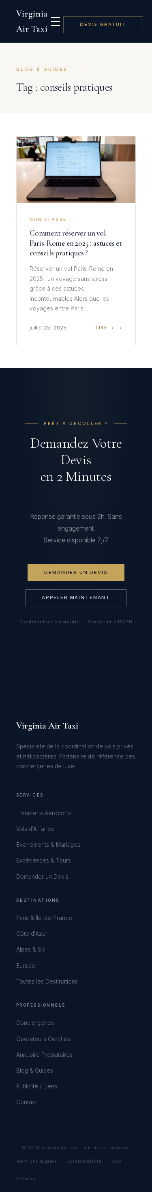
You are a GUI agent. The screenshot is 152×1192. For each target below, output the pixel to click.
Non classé (48, 219)
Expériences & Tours (43, 860)
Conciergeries (35, 1023)
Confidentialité (84, 1161)
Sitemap (25, 1178)
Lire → (105, 327)
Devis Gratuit (103, 24)
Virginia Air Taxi (32, 21)
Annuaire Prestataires (44, 1055)
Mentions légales (36, 1161)
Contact (26, 1102)
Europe (25, 966)
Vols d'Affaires (35, 829)
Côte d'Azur (31, 934)
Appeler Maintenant (76, 597)
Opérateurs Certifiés (43, 1039)
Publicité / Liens (36, 1086)
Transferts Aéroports (43, 813)
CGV (116, 1161)
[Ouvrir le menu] (55, 21)
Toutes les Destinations (47, 981)
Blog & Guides (34, 1070)
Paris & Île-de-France (44, 918)
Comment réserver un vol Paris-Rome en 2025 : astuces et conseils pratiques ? (76, 243)
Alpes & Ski (30, 949)
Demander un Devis (75, 572)
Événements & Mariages (48, 844)
